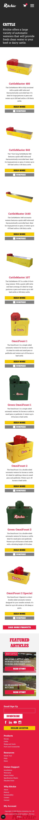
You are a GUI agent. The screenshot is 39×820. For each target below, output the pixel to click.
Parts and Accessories (12, 747)
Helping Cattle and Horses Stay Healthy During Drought (18, 661)
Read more (19, 106)
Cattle (6, 741)
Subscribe (13, 716)
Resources (9, 752)
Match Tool (8, 756)
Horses (6, 739)
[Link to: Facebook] (6, 722)
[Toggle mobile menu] (32, 5)
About (6, 790)
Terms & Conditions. (22, 814)
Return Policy (9, 775)
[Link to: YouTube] (15, 722)
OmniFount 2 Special (19, 593)
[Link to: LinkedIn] (10, 722)
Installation (8, 770)
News (6, 761)
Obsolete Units (9, 781)
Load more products (19, 627)
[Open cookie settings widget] (3, 817)
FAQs (5, 758)
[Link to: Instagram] (20, 722)
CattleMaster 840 (19, 150)
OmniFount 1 (19, 341)
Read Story (19, 668)
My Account (10, 806)
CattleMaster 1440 (19, 213)
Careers (6, 797)
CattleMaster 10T (19, 277)
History (6, 792)
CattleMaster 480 (19, 83)
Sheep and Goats (10, 744)
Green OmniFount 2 (19, 529)
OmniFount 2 (19, 465)
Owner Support (11, 767)
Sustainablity (8, 795)
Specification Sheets (11, 778)
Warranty (7, 773)
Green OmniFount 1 (19, 404)
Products (8, 735)
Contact (6, 800)
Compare (21, 111)
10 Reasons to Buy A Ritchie (17, 686)
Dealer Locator (19, 728)
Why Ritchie (10, 786)
